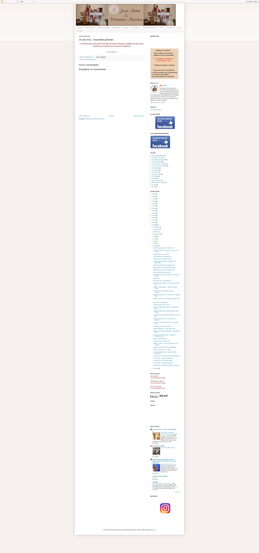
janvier (156, 368)
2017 (153, 215)
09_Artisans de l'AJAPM (158, 164)
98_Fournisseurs (156, 180)
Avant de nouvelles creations (168, 447)
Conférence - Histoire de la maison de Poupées (166, 356)
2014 (153, 222)
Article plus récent (84, 116)
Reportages (116, 27)
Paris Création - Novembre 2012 (162, 256)
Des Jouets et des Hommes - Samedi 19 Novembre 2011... (164, 335)
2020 (153, 208)
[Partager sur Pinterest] (104, 57)
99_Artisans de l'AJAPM (158, 182)
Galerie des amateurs (150, 27)
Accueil (79, 27)
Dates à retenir (89, 27)
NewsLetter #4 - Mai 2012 (160, 302)
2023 (153, 201)
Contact (79, 31)
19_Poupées (155, 168)
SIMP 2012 (156, 278)
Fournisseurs (136, 27)
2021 (153, 206)
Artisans (126, 27)
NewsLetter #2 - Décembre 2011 (162, 326)
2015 (153, 220)
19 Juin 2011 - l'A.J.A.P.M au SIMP (162, 360)
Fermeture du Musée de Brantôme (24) (164, 270)
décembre (156, 227)
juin (155, 239)
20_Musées (155, 170)
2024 (153, 199)
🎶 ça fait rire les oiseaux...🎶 (168, 464)
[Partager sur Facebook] (103, 57)
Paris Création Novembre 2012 (161, 272)
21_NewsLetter (156, 174)
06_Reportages (156, 161)
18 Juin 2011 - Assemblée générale (163, 358)
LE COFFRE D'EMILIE (158, 446)
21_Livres (154, 172)
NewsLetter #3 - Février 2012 (161, 305)
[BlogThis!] (99, 57)
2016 (153, 217)
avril (155, 243)
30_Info (154, 178)
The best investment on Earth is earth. (161, 483)
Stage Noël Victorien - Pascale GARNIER (164, 347)
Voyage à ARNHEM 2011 (160, 338)
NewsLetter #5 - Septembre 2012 (162, 281)
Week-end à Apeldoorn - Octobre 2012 (164, 265)
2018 (153, 213)
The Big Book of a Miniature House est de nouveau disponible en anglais (169, 434)
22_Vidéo (154, 176)
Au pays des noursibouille (159, 476)
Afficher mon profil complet (157, 102)
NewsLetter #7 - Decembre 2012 (162, 259)
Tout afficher (177, 491)
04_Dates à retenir (157, 157)
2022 (153, 203)
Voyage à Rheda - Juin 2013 (161, 254)
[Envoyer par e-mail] (97, 57)
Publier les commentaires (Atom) (95, 119)
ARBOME (155, 482)
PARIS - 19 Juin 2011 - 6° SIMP (161, 349)
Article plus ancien (139, 116)
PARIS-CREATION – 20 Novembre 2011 (164, 328)
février (155, 246)
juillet (155, 236)
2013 (153, 225)
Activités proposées (103, 27)
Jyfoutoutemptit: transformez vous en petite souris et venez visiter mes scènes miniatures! (164, 461)
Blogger (153, 530)
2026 (153, 194)
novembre (156, 229)
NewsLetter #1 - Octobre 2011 (161, 341)
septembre (157, 234)
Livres (162, 27)
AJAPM (164, 85)
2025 (153, 196)
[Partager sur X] (101, 57)
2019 (153, 210)
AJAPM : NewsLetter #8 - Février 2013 (163, 248)
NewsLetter (170, 27)
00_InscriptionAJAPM (158, 155)
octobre (156, 231)
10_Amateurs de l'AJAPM (159, 166)
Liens (179, 27)
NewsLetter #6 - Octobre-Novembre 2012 (164, 267)
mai (155, 241)
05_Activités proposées (90, 59)
